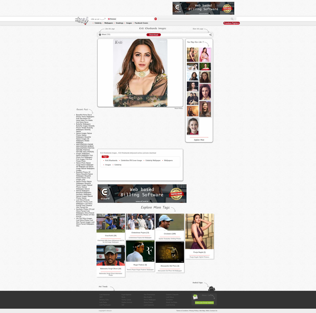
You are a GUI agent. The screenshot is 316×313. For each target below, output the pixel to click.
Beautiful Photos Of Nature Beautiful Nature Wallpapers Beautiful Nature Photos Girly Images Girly (84, 175)
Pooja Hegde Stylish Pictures (199, 257)
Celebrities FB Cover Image (131, 160)
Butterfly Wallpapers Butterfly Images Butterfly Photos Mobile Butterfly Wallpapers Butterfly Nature (85, 127)
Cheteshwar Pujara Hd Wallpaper (140, 237)
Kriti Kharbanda (111, 160)
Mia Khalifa (148, 297)
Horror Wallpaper (150, 300)
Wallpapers (108, 23)
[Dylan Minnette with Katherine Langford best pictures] (192, 98)
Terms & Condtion (182, 310)
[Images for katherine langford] (205, 66)
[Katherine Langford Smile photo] (192, 86)
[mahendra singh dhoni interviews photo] (111, 255)
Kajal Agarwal (126, 294)
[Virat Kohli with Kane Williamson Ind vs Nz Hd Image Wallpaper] (111, 223)
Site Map (202, 310)
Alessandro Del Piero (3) (170, 266)
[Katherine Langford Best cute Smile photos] (192, 126)
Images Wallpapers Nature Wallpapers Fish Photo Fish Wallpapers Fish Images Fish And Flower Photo (84, 157)
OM (123, 305)
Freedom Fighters (231, 23)
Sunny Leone (126, 300)
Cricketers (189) (170, 234)
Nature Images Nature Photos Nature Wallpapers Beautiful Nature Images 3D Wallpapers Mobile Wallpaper (84, 137)
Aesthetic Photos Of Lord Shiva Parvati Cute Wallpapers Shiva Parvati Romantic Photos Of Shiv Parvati (85, 213)
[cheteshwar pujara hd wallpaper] (140, 222)
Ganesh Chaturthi (172, 294)
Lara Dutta (103, 302)
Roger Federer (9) (140, 265)
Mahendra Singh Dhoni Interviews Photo (110, 274)
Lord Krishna (170, 305)
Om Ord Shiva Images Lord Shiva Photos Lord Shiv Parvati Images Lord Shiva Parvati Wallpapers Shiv (85, 222)
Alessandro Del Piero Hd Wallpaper (170, 271)
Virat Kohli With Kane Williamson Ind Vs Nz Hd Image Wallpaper (110, 241)
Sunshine (169, 300)
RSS (207, 310)
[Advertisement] (126, 7)
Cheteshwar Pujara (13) (140, 233)
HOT (101, 297)
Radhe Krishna (127, 302)
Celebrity (98, 23)
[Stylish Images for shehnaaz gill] (205, 54)
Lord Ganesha (149, 305)
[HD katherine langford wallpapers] (205, 77)
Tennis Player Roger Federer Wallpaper (140, 270)
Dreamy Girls (104, 300)
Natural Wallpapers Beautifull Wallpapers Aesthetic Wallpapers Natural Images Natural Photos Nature (84, 194)
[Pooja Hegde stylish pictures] (192, 54)
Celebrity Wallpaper (153, 160)
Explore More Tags (155, 208)
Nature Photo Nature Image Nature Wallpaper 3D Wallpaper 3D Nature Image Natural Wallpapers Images (85, 166)
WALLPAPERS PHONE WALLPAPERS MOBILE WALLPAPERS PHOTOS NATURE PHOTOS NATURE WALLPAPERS (85, 148)
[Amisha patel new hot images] (192, 66)
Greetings (119, 23)
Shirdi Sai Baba (171, 302)
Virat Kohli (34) (110, 236)
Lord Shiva (170, 297)
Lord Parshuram (105, 305)
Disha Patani (148, 302)
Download (153, 35)
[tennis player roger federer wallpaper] (140, 251)
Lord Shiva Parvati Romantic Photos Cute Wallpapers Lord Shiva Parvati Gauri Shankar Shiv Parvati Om (84, 203)
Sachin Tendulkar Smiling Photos (170, 239)
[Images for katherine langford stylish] (192, 111)
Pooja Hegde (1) (199, 252)
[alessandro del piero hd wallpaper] (170, 252)
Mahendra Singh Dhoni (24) (110, 269)
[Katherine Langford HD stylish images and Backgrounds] (205, 92)
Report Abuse (179, 108)
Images (129, 23)
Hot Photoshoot (149, 294)
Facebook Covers (141, 23)
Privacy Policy (193, 310)
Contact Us (213, 310)
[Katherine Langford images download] (192, 75)
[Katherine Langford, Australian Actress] (205, 109)
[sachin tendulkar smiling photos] (170, 222)
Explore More (199, 140)
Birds (123, 297)
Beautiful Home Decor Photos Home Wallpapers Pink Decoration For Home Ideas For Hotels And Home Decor (85, 118)
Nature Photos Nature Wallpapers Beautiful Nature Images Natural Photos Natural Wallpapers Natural (84, 185)
